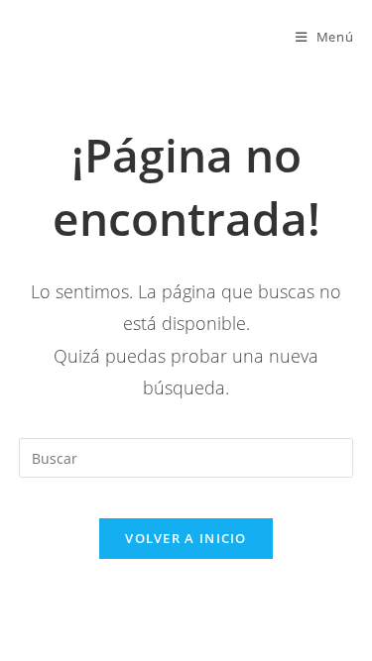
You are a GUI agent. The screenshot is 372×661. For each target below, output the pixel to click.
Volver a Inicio (186, 538)
